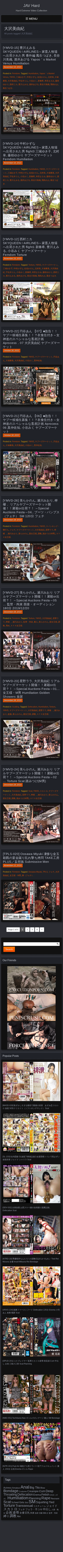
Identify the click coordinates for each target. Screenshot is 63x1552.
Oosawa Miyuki (35, 872)
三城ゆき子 (21, 77)
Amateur (16, 1488)
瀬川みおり (12, 533)
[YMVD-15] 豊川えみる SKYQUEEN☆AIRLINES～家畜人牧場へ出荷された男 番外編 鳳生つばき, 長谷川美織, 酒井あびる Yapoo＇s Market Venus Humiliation (31, 55)
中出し (47, 1509)
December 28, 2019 (12, 520)
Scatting (15, 707)
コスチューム (39, 1506)
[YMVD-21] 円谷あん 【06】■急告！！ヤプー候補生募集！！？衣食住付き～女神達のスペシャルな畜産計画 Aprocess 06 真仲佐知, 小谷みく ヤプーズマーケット (31, 423)
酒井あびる (34, 84)
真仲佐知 (38, 360)
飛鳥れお (54, 84)
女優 (22, 1512)
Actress (7, 1487)
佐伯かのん (42, 77)
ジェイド (51, 1505)
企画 (9, 1512)
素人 (36, 622)
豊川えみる (23, 84)
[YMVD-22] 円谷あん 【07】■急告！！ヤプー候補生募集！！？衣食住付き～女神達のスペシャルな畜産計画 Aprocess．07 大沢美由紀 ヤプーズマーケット (31, 339)
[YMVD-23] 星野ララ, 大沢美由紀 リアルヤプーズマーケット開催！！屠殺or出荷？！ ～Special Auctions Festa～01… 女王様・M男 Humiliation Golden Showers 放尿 (31, 688)
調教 (40, 533)
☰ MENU (31, 18)
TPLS (45, 872)
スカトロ (44, 791)
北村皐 (51, 77)
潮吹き (45, 1513)
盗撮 (10, 714)
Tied (51, 1502)
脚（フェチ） (28, 875)
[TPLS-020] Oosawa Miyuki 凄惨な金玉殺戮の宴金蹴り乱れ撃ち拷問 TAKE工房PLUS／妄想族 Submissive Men (31, 857)
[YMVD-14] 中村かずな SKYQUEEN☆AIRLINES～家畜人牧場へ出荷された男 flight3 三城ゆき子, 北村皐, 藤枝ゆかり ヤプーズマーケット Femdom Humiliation (31, 151)
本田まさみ (49, 81)
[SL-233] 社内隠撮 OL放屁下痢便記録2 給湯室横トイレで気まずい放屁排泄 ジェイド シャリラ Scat (31, 1158)
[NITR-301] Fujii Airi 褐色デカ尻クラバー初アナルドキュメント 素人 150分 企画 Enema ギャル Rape (31, 1467)
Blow (42, 1488)
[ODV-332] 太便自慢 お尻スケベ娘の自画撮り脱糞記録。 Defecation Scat (27, 1209)
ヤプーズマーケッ (50, 265)
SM (32, 1501)
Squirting (42, 1502)
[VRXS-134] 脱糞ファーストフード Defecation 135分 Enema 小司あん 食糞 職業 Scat (31, 1311)
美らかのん (23, 533)
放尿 (36, 1513)
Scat (30, 791)
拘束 (32, 1513)
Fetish (45, 1494)
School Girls (17, 1502)
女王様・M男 (15, 875)
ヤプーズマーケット (43, 357)
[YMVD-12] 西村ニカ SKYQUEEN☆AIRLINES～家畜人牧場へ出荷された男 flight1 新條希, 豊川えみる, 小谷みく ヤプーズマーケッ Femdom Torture (31, 246)
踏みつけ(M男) (49, 533)
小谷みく (33, 81)
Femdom (16, 73)
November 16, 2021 (12, 67)
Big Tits (35, 1487)
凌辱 (16, 1512)
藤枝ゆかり (51, 176)
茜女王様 (33, 533)
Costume (23, 1491)
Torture (31, 265)
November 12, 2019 (12, 865)
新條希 (41, 81)
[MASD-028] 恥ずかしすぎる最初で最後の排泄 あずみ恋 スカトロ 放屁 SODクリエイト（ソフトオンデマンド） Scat (31, 1106)
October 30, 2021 (11, 350)
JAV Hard (31, 5)
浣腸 (40, 1513)
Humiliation (33, 73)
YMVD (12, 77)
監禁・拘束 (28, 622)
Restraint (55, 1498)
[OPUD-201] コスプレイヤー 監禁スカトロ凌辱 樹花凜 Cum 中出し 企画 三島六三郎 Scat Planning (31, 1362)
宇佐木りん (23, 81)
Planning (35, 1498)
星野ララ (49, 530)
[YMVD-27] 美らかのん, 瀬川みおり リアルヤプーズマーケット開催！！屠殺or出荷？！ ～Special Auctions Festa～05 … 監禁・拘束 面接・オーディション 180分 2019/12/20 (31, 600)
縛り (6, 1516)
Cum (42, 1491)
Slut (26, 1502)
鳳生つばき (8, 88)
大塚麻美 (50, 173)
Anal (25, 1487)
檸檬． (9, 622)
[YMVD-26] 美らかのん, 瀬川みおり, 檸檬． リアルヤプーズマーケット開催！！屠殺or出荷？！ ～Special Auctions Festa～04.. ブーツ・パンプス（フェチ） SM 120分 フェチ (31, 508)
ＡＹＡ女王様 (16, 626)
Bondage (10, 1491)
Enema (37, 1494)
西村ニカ (13, 84)
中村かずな (31, 77)
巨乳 (27, 1513)
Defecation (32, 707)
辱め (8, 626)
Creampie (33, 1491)
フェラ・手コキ (33, 1509)
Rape (45, 1498)
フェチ (13, 530)
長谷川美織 (44, 84)
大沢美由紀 (12, 81)
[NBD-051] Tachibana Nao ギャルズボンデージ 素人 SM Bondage (31, 1418)
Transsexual (24, 1505)
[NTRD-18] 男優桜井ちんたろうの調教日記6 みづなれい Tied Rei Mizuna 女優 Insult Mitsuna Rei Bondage (31, 1260)
